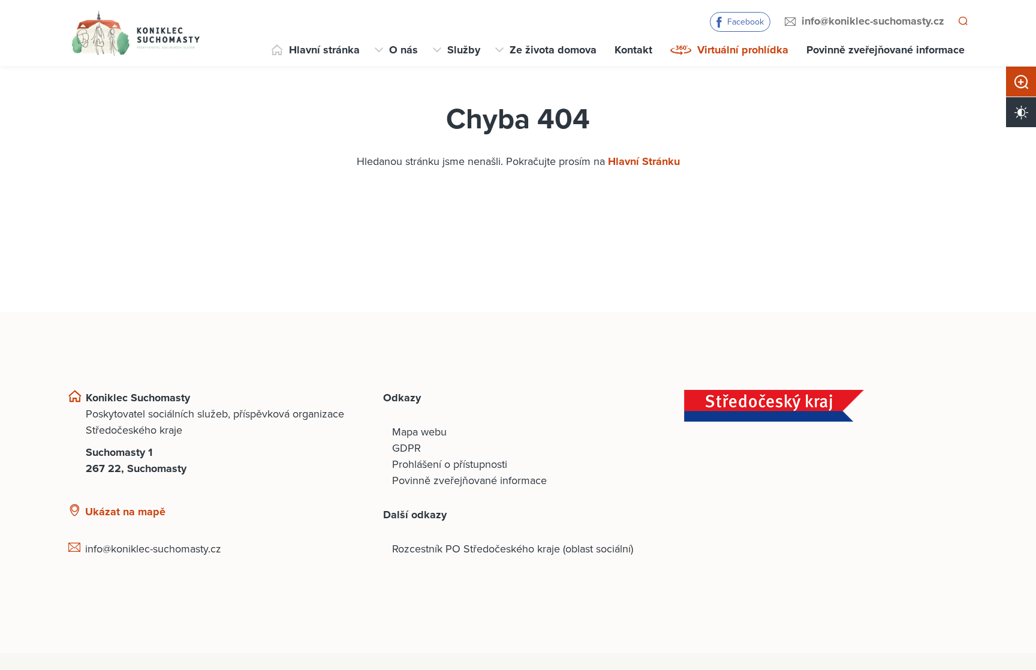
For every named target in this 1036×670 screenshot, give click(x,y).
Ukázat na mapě (125, 511)
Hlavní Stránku (644, 161)
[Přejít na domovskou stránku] (135, 33)
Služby (463, 49)
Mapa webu (419, 431)
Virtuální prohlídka (742, 49)
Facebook (743, 22)
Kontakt (633, 49)
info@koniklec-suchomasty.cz (871, 21)
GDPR (406, 448)
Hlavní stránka (324, 49)
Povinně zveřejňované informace (885, 49)
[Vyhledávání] (962, 21)
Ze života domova (553, 49)
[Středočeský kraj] (826, 406)
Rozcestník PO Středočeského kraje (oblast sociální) (512, 548)
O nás (403, 49)
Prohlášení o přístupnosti (449, 464)
